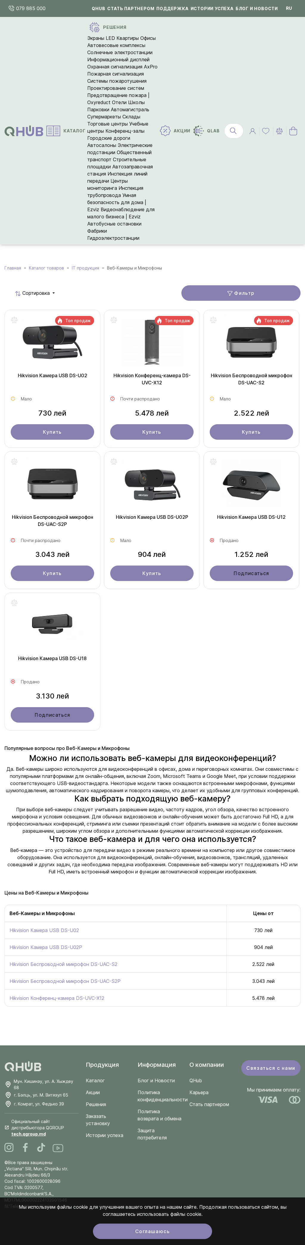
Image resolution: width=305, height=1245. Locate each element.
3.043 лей (52, 554)
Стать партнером (130, 8)
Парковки (98, 109)
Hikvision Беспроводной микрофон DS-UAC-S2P (52, 520)
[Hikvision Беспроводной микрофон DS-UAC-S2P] (52, 485)
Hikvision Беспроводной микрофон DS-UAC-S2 (251, 379)
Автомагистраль (130, 109)
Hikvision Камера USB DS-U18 (52, 658)
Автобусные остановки (114, 224)
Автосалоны (101, 145)
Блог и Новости (156, 1080)
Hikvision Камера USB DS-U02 (52, 375)
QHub (98, 8)
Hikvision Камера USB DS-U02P (152, 517)
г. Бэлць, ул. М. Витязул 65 (41, 1094)
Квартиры (127, 38)
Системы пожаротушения (117, 81)
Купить (52, 432)
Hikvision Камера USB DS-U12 (251, 517)
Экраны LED (101, 38)
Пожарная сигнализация (115, 74)
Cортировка (27, 293)
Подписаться (251, 573)
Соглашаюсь (152, 1231)
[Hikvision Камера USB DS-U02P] (152, 485)
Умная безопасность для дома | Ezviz (116, 202)
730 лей (52, 413)
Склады (131, 117)
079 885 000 (30, 8)
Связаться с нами (270, 1068)
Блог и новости (257, 8)
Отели (119, 102)
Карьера (198, 1092)
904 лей (152, 554)
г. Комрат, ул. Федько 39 (39, 1103)
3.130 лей (52, 696)
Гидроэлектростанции (113, 238)
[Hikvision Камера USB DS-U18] (52, 627)
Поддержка (172, 8)
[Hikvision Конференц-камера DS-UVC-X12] (152, 344)
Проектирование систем (115, 88)
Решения (96, 1104)
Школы (136, 102)
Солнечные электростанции (119, 52)
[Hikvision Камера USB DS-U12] (251, 485)
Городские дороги (108, 138)
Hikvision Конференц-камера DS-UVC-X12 (152, 379)
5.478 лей (152, 413)
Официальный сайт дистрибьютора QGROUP (37, 1127)
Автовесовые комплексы (116, 45)
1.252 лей (251, 554)
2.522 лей (251, 413)
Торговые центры (107, 124)
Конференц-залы (124, 131)
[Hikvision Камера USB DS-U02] (52, 344)
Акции (93, 1092)
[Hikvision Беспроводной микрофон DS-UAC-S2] (251, 344)
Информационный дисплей (118, 59)
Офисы (148, 38)
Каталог (95, 1080)
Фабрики (97, 231)
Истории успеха (212, 8)
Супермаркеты (104, 117)
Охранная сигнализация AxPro (122, 67)
